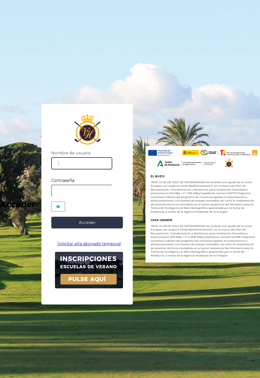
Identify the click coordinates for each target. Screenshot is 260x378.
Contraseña (62, 180)
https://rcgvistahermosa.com (87, 129)
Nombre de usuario (71, 153)
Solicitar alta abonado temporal (89, 243)
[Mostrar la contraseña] (58, 206)
